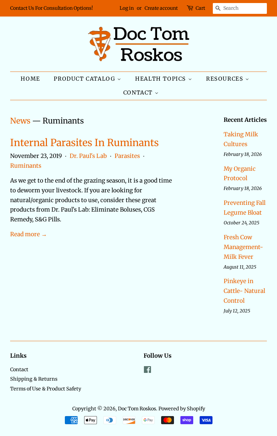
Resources (225, 78)
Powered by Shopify (181, 409)
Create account (161, 8)
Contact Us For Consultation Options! (51, 8)
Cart (200, 8)
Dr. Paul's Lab (88, 156)
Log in (127, 8)
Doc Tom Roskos (137, 409)
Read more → (28, 234)
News (20, 121)
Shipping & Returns (33, 379)
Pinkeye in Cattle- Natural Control (244, 290)
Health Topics (161, 78)
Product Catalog (85, 78)
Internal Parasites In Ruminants (84, 142)
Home (30, 78)
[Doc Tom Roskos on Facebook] (147, 371)
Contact (139, 92)
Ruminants (25, 165)
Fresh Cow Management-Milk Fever (243, 247)
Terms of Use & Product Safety (45, 389)
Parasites (127, 156)
